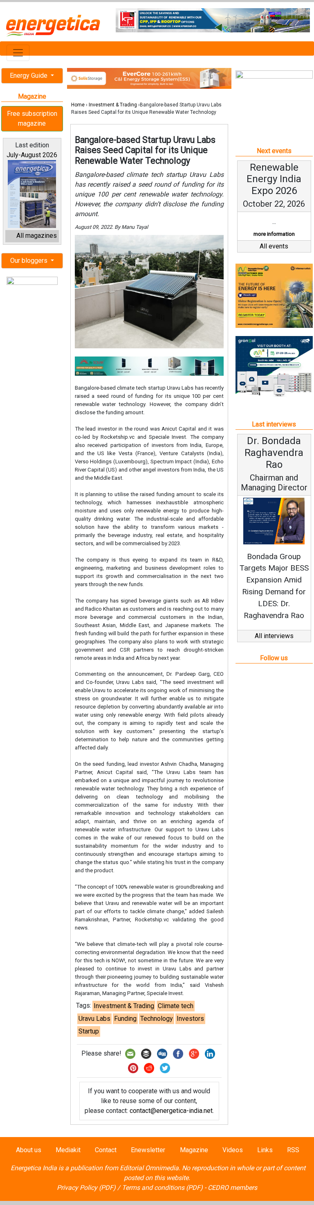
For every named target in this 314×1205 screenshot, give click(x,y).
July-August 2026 (32, 155)
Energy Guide (29, 75)
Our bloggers (29, 260)
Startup (88, 1031)
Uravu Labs (94, 1018)
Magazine (194, 1150)
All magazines (36, 235)
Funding (125, 1018)
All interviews (274, 636)
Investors (190, 1018)
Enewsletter (148, 1150)
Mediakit (68, 1150)
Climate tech (175, 1006)
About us (28, 1150)
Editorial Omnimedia (149, 1168)
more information (274, 234)
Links (265, 1150)
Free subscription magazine (32, 118)
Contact (106, 1150)
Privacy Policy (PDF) (86, 1187)
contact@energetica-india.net (171, 1111)
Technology (156, 1018)
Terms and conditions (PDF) (162, 1187)
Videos (232, 1150)
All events (274, 246)
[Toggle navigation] (18, 53)
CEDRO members (232, 1187)
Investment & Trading (113, 105)
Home (78, 105)
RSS (293, 1150)
